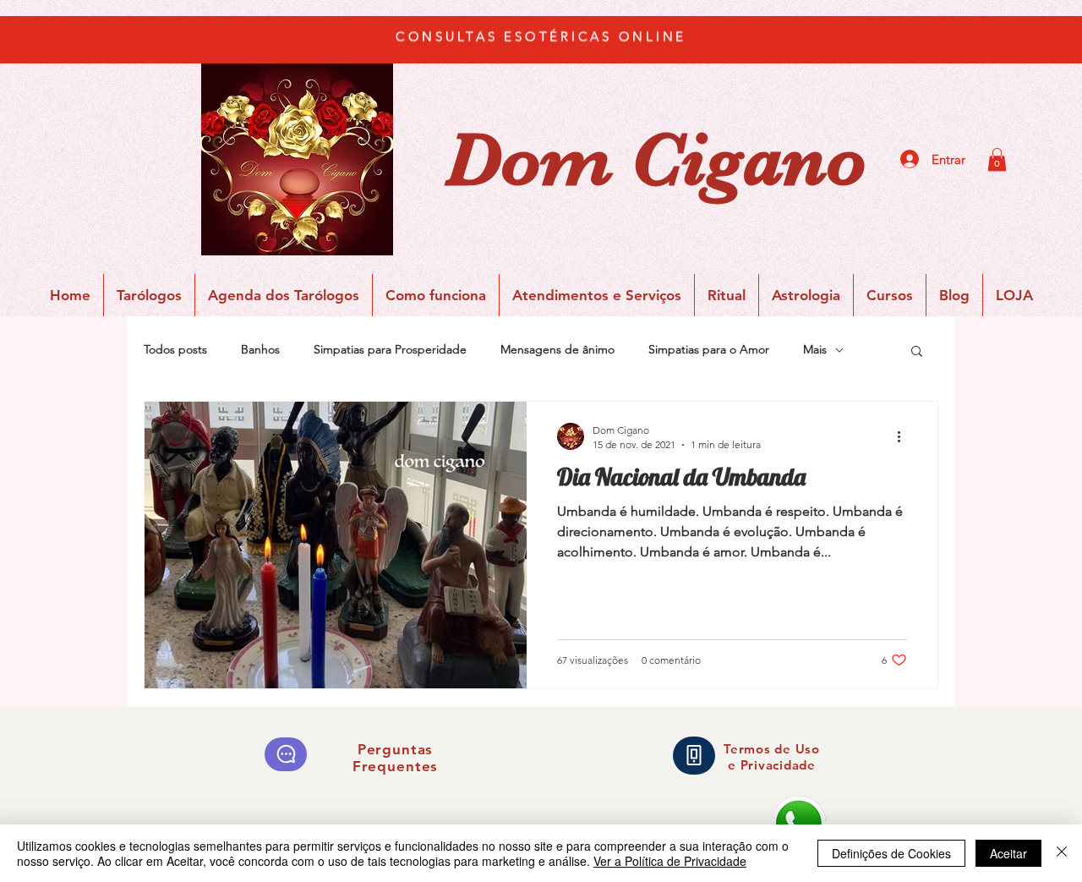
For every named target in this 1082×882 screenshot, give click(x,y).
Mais (815, 349)
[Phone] (694, 756)
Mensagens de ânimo (557, 349)
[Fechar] (1062, 853)
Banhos (260, 349)
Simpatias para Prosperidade (390, 349)
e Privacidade (772, 765)
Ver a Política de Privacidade (669, 860)
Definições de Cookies (891, 853)
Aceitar (1008, 853)
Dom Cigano (655, 160)
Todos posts (175, 349)
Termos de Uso (772, 749)
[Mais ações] (904, 436)
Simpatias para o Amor (708, 349)
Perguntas (396, 749)
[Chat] (286, 754)
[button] (997, 159)
